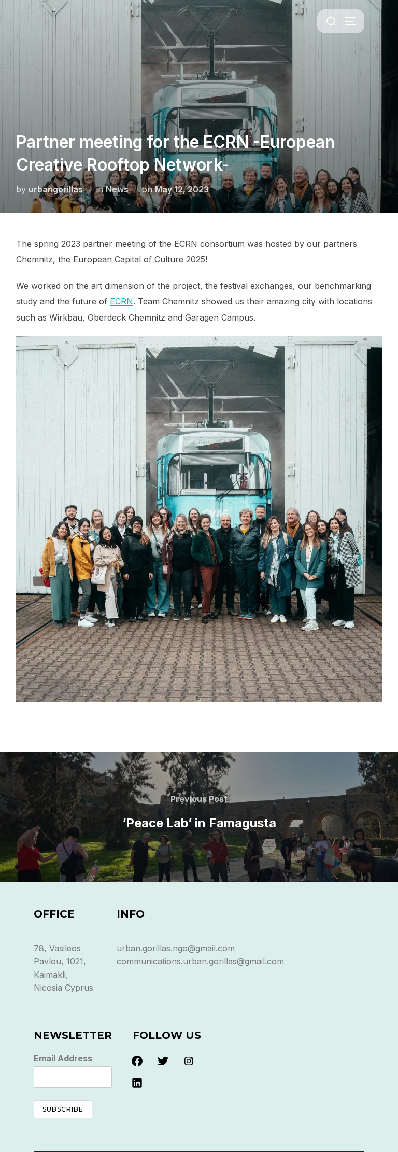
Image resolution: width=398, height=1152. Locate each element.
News (117, 189)
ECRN (121, 301)
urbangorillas (56, 189)
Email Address (63, 1058)
